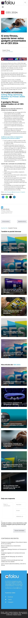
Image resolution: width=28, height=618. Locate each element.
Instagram (10, 602)
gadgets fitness (9, 211)
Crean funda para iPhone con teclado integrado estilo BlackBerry (12, 312)
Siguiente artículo (22, 221)
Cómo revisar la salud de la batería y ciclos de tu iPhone (13, 564)
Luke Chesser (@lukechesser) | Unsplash (14, 192)
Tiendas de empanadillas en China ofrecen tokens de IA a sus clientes (14, 543)
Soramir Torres (6, 50)
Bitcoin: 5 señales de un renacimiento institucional (11, 546)
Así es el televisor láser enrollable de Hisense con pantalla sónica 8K (11, 487)
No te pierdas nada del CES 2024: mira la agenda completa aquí (13, 333)
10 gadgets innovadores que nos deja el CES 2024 (14, 270)
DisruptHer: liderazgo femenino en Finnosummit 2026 (13, 550)
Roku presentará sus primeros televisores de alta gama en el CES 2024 (13, 291)
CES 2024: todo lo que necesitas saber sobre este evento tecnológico (13, 248)
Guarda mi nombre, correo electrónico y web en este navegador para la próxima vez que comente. (14, 524)
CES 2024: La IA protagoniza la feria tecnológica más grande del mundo (13, 354)
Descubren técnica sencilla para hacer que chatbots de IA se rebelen (12, 560)
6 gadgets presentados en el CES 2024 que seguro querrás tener (13, 466)
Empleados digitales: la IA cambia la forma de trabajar (13, 553)
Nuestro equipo (17, 614)
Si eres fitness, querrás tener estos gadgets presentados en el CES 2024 (13, 39)
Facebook (10, 597)
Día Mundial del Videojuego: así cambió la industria (12, 557)
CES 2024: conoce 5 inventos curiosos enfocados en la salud (13, 424)
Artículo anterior (5, 221)
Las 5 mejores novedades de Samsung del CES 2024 (12, 403)
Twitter (10, 599)
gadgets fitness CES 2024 (6, 213)
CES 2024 (12, 12)
